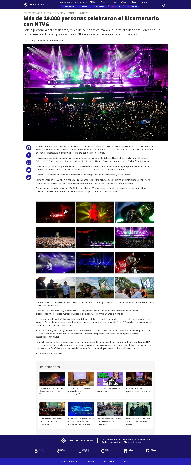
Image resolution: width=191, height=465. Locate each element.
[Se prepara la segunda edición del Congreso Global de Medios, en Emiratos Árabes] (81, 409)
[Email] (28, 171)
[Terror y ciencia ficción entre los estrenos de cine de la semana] (139, 409)
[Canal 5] (92, 2)
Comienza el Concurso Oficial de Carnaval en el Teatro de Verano (51, 391)
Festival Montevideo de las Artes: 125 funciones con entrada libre (50, 421)
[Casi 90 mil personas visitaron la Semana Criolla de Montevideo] (110, 409)
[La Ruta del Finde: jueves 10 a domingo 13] (110, 378)
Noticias (100, 6)
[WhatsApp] (28, 163)
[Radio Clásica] (123, 2)
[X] (28, 156)
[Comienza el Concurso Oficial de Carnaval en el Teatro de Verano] (52, 378)
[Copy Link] (28, 178)
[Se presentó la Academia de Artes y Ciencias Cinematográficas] (81, 378)
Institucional (109, 461)
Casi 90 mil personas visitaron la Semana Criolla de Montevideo (109, 421)
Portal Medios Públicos (37, 13)
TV (118, 6)
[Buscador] (163, 5)
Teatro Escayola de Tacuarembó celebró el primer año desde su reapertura (138, 391)
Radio (84, 6)
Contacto (126, 461)
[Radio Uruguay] (113, 2)
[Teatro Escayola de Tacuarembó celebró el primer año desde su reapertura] (139, 378)
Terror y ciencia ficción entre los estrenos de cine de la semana (138, 421)
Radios (134, 6)
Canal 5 (72, 13)
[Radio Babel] (134, 2)
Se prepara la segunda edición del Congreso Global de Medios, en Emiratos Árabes (81, 421)
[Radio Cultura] (144, 2)
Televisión (69, 6)
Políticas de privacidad (70, 461)
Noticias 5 (84, 13)
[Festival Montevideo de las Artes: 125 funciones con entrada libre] (52, 409)
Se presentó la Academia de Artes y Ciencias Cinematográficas (79, 391)
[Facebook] (28, 148)
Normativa (91, 461)
